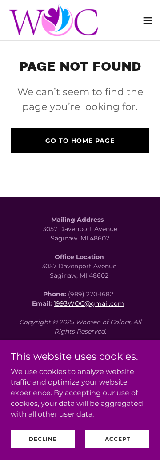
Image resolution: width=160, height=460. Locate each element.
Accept (117, 439)
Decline (43, 439)
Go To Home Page (80, 141)
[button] (147, 20)
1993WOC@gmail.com (89, 303)
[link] (55, 20)
